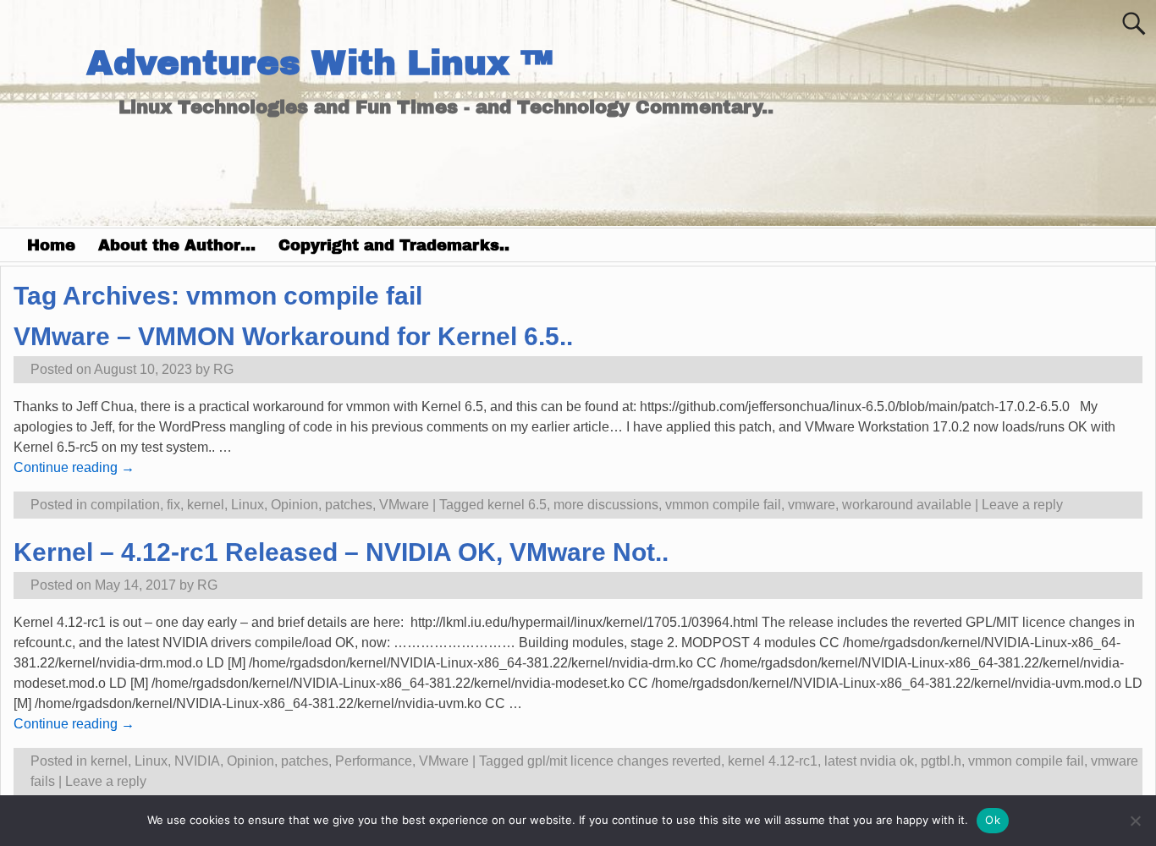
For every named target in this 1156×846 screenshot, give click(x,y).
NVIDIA (197, 761)
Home (51, 245)
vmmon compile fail (723, 504)
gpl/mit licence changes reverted (624, 761)
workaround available (907, 504)
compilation (125, 504)
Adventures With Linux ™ (319, 63)
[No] (1134, 820)
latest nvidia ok (869, 761)
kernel (205, 504)
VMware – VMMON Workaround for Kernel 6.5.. (293, 336)
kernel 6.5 (517, 504)
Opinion (294, 504)
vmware (811, 504)
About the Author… (177, 245)
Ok (992, 820)
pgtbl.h (941, 761)
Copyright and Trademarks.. (393, 245)
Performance (373, 761)
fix (173, 504)
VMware (404, 504)
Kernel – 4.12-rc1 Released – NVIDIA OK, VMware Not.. (341, 552)
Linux (247, 504)
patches (348, 504)
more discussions (605, 504)
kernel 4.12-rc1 (772, 761)
